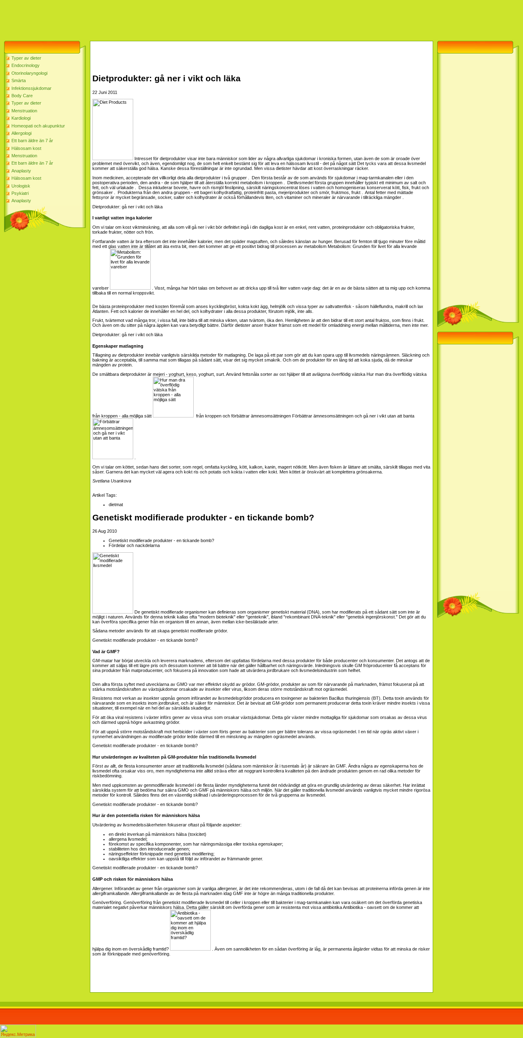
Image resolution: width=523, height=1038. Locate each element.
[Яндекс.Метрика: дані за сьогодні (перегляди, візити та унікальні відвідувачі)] (18, 1031)
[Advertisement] (148, 18)
